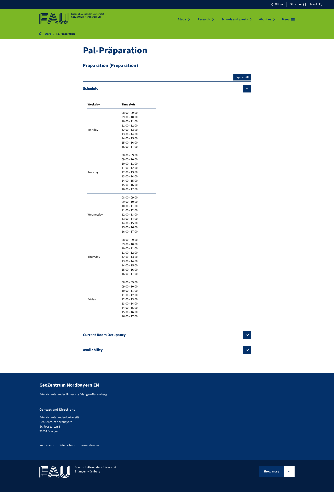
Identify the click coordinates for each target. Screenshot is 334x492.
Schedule (90, 88)
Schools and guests (235, 19)
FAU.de (279, 4)
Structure (296, 4)
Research (204, 19)
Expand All (242, 77)
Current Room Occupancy (104, 335)
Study (182, 19)
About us (265, 19)
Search (313, 4)
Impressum (46, 445)
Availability (93, 350)
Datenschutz (67, 445)
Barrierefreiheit (90, 445)
